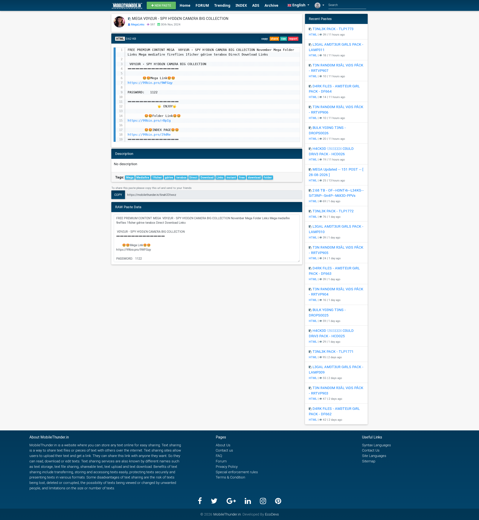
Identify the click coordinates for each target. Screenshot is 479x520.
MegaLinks (138, 24)
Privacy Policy (227, 466)
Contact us (224, 450)
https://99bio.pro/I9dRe (149, 134)
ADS (255, 5)
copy (264, 38)
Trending (222, 5)
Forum (221, 461)
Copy (118, 195)
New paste (162, 5)
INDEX (241, 5)
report (293, 38)
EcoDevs (272, 514)
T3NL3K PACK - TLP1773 (332, 29)
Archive (271, 5)
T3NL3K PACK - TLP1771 (333, 351)
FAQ (219, 455)
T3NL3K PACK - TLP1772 (333, 211)
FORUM (202, 5)
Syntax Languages (376, 445)
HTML (313, 34)
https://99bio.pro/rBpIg (149, 120)
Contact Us (370, 450)
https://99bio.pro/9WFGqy (150, 83)
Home (185, 5)
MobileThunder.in (227, 514)
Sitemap (368, 461)
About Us (223, 445)
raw (283, 38)
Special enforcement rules (237, 472)
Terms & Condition (230, 477)
